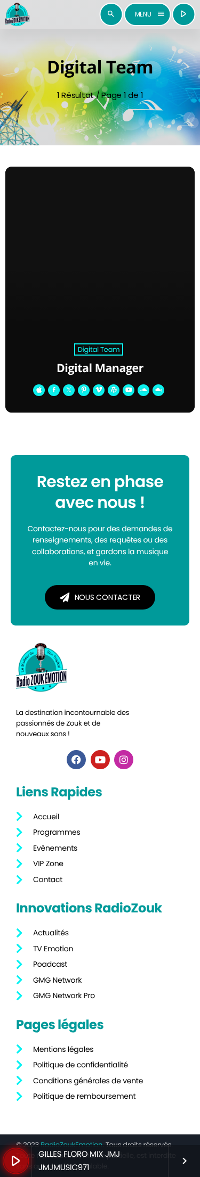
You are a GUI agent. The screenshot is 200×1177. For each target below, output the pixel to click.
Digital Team (99, 349)
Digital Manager (100, 368)
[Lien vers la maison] (17, 14)
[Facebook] (76, 759)
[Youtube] (100, 759)
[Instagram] (123, 759)
